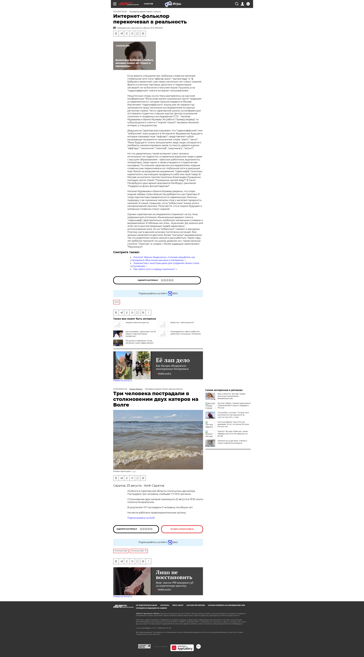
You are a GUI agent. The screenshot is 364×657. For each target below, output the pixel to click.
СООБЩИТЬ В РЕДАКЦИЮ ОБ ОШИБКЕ (151, 608)
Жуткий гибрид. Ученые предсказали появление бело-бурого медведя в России (234, 405)
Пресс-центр (177, 605)
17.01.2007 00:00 (120, 12)
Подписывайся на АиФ (141, 518)
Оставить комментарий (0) (182, 529)
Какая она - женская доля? (182, 322)
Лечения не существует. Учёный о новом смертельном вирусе (232, 442)
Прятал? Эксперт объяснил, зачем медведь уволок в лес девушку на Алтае (233, 433)
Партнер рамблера (160, 646)
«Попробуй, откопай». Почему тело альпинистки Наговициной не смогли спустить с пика (233, 415)
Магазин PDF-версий (196, 605)
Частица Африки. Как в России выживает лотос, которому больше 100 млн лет (233, 424)
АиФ (134, 471)
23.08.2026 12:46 (120, 389)
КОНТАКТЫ (164, 605)
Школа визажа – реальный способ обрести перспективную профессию (140, 333)
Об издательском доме (146, 605)
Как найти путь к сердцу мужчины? (154, 269)
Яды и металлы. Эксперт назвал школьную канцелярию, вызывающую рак (232, 396)
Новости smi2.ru (122, 380)
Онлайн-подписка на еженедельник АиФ (226, 605)
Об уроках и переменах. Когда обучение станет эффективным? (139, 342)
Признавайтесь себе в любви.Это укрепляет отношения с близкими (185, 332)
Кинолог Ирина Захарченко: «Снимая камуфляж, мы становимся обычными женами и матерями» (162, 259)
